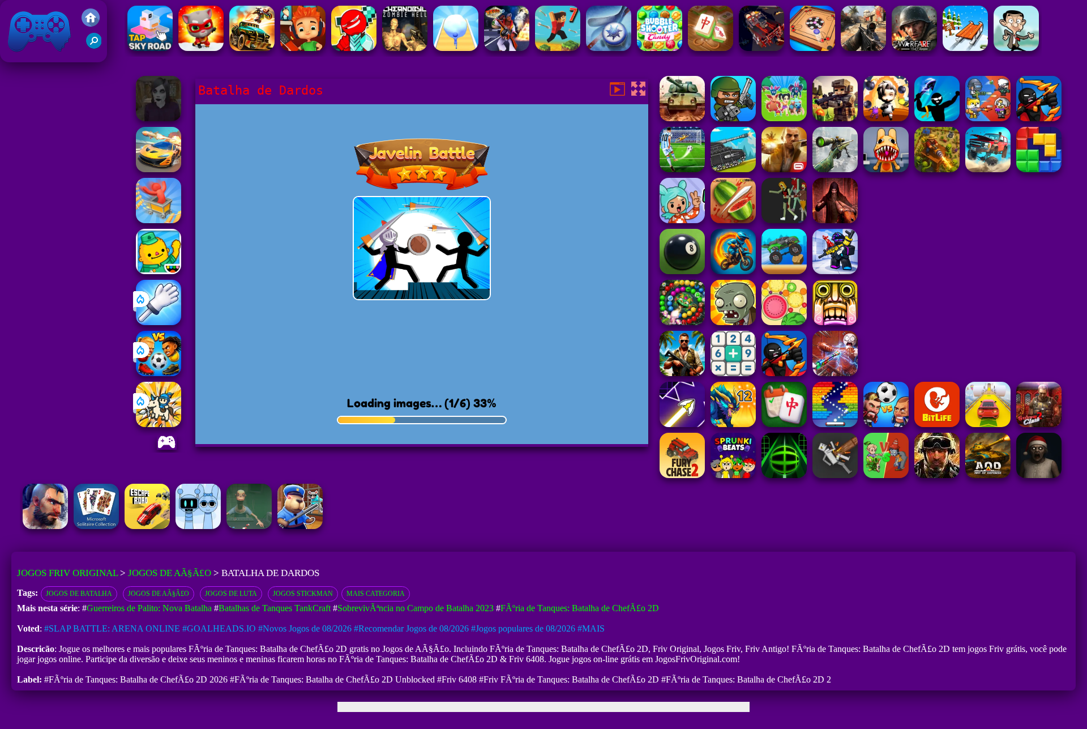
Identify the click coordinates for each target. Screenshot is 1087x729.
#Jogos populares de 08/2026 (523, 628)
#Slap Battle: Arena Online (112, 628)
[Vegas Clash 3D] (506, 48)
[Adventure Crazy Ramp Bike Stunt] (733, 271)
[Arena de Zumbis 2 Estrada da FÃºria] (761, 48)
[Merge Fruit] (784, 322)
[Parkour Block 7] (557, 48)
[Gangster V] (784, 169)
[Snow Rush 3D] (965, 48)
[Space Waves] (682, 424)
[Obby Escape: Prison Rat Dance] (300, 526)
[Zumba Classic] (682, 322)
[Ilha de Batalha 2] (784, 118)
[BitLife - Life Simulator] (937, 424)
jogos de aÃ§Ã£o (158, 594)
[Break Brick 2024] (835, 424)
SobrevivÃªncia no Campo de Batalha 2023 (415, 608)
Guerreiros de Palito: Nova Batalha (149, 608)
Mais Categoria (375, 594)
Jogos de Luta (231, 594)
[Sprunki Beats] (733, 475)
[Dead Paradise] (252, 48)
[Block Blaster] (1039, 169)
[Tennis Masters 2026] (835, 271)
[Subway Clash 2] (1039, 424)
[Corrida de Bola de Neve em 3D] (455, 48)
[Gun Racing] (158, 169)
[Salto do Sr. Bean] (1016, 48)
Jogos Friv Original (24, 56)
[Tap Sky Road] (150, 48)
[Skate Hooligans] (303, 48)
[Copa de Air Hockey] (608, 48)
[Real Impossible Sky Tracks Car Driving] (988, 424)
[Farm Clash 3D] (937, 475)
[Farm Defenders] (937, 169)
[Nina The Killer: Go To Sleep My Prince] (158, 118)
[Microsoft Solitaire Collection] (96, 526)
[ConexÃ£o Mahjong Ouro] (710, 48)
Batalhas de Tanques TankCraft (275, 608)
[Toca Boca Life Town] (158, 271)
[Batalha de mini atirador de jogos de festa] (988, 118)
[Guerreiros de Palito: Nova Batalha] (1039, 118)
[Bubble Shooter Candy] (659, 48)
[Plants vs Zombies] (733, 322)
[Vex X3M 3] (784, 220)
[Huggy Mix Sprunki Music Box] (198, 526)
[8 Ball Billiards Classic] (682, 271)
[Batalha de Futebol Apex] (682, 169)
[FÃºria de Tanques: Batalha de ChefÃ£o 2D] (733, 169)
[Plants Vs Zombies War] (886, 475)
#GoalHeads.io (219, 628)
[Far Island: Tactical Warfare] (682, 373)
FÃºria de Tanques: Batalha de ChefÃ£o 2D (579, 608)
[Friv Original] (91, 23)
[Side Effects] (249, 526)
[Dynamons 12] (733, 424)
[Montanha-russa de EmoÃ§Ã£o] (158, 220)
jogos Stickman (303, 594)
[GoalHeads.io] (158, 373)
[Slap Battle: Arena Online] (158, 322)
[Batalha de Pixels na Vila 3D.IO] (835, 118)
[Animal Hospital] (886, 169)
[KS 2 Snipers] (835, 169)
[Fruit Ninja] (733, 220)
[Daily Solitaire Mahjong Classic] (784, 424)
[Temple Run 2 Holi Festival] (835, 322)
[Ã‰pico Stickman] (353, 48)
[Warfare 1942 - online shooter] (914, 48)
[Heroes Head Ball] (886, 424)
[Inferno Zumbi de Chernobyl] (404, 48)
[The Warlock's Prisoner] (835, 220)
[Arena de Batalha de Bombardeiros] (886, 118)
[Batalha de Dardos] (937, 118)
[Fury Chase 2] (682, 475)
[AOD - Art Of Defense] (988, 475)
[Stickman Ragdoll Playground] (835, 475)
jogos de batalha (79, 594)
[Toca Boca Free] (682, 220)
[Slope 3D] (784, 475)
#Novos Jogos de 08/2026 (305, 628)
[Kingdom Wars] (158, 424)
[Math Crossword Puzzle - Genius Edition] (733, 373)
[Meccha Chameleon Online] (835, 373)
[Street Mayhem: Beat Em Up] (45, 526)
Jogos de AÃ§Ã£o (169, 573)
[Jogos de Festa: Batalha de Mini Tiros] (733, 118)
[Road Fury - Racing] (988, 169)
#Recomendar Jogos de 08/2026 (411, 628)
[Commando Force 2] (863, 48)
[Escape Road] (147, 526)
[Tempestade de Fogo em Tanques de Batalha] (682, 118)
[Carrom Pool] (812, 48)
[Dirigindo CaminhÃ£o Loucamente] (784, 271)
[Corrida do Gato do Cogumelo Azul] (201, 48)
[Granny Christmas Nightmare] (1039, 475)
